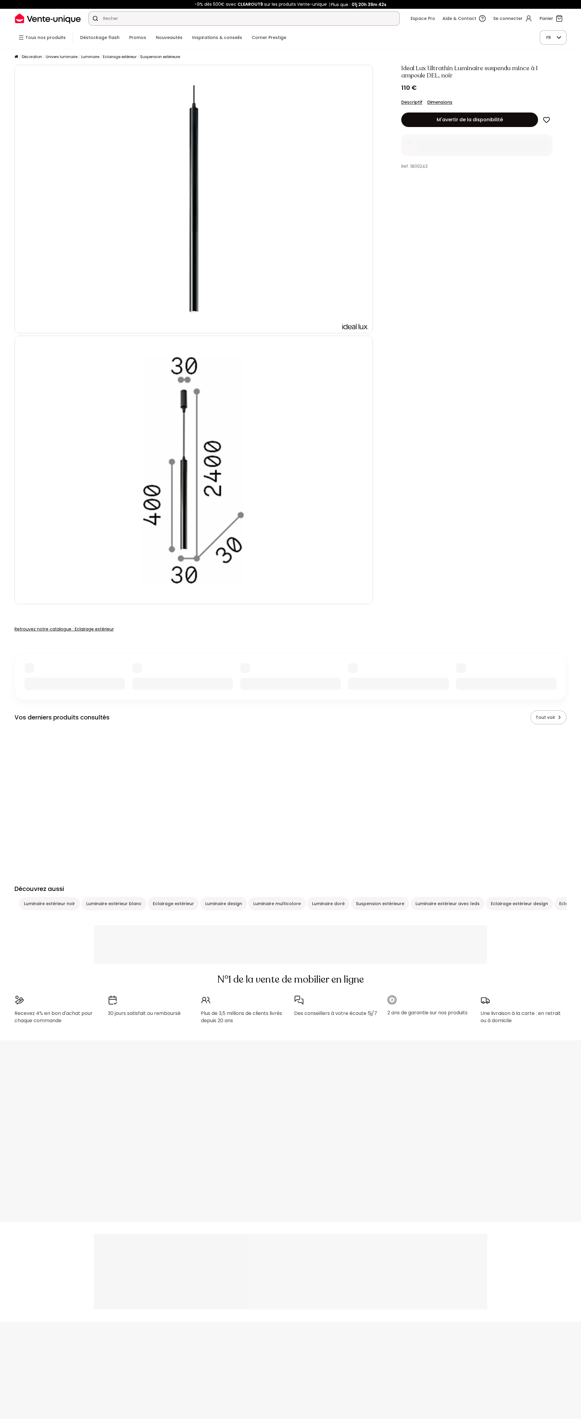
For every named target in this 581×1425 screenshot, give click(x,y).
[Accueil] (16, 57)
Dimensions (439, 102)
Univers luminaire (61, 56)
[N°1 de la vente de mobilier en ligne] (48, 18)
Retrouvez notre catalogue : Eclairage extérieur (64, 629)
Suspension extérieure (160, 56)
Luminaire (90, 56)
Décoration (32, 56)
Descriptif (411, 102)
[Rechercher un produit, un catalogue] (95, 18)
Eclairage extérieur (119, 56)
